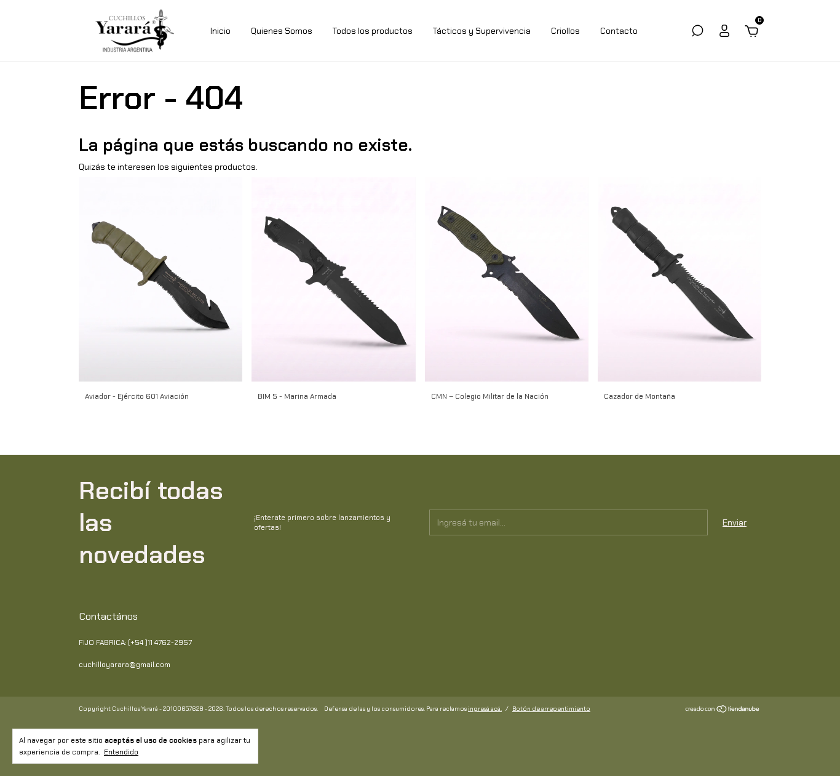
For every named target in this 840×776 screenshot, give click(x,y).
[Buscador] (697, 32)
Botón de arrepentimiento (551, 709)
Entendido (121, 752)
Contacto (619, 30)
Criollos (565, 30)
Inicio (220, 30)
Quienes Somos (281, 30)
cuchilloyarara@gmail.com (124, 665)
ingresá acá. (485, 709)
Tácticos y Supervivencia (482, 30)
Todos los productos (373, 30)
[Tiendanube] (722, 710)
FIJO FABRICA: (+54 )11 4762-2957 (135, 642)
